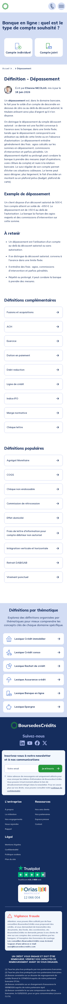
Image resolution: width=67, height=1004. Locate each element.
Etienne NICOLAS (36, 88)
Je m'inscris (48, 768)
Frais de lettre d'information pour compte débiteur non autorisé (26, 533)
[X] (44, 743)
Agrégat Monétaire (18, 460)
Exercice (11, 340)
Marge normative (17, 412)
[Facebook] (37, 743)
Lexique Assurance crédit (30, 679)
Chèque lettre (15, 427)
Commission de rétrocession (23, 503)
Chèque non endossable (21, 489)
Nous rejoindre (12, 824)
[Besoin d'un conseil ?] (52, 6)
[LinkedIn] (22, 743)
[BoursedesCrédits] (33, 725)
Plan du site (10, 859)
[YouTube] (29, 743)
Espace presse (42, 819)
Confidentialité (11, 849)
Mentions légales (13, 844)
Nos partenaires (42, 814)
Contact (38, 824)
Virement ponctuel (17, 577)
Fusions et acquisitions (20, 312)
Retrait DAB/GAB (17, 562)
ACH (9, 326)
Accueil (5, 68)
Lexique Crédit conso (27, 652)
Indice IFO (12, 398)
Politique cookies (13, 854)
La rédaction (11, 814)
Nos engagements (13, 819)
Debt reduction (15, 369)
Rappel (8, 829)
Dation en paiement (18, 355)
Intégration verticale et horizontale (27, 548)
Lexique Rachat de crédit (29, 665)
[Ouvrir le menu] (61, 6)
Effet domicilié (15, 517)
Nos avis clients (42, 809)
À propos (9, 809)
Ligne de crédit (15, 384)
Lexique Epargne (24, 706)
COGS (10, 474)
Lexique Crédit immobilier (30, 638)
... (13, 68)
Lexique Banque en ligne (29, 693)
